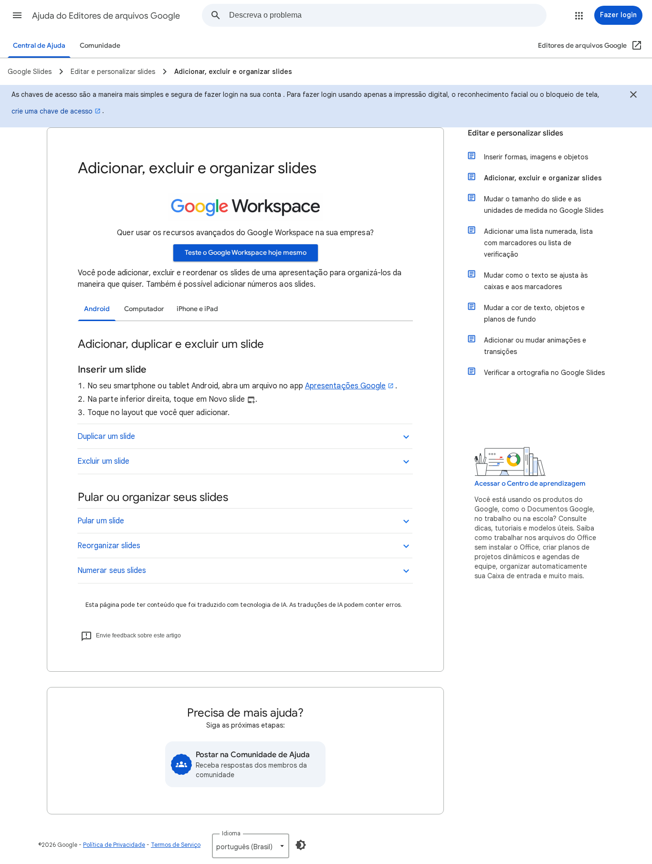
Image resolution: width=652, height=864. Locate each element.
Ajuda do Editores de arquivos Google (106, 15)
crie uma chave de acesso (52, 111)
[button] (17, 15)
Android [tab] (97, 309)
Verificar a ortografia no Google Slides (544, 372)
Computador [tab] (144, 309)
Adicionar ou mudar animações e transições (535, 346)
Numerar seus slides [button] (112, 570)
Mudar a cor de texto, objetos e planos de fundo (534, 313)
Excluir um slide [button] (103, 461)
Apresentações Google (345, 386)
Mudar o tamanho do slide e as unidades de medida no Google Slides (543, 205)
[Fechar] (633, 95)
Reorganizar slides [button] (108, 546)
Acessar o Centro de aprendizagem (530, 483)
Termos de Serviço (175, 844)
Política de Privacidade (114, 844)
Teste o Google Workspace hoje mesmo (245, 253)
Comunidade (100, 46)
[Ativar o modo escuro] (300, 844)
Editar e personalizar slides (515, 133)
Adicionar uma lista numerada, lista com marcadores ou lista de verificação (538, 243)
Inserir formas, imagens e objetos (536, 157)
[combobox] (387, 15)
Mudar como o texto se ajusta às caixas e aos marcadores (536, 281)
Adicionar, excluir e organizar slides (543, 178)
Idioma (231, 833)
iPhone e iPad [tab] (197, 309)
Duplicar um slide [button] (106, 436)
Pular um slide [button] (100, 521)
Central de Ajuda (39, 46)
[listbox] (250, 845)
